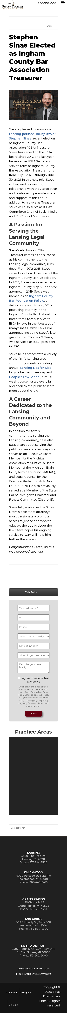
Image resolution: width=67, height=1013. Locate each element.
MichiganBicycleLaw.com (33, 973)
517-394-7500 (38, 862)
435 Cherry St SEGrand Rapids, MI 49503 (33, 904)
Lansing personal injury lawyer (32, 134)
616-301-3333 (38, 909)
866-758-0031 (48, 3)
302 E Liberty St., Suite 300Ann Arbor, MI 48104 (33, 924)
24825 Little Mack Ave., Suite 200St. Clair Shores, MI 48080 (33, 951)
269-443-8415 (38, 882)
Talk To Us (31, 592)
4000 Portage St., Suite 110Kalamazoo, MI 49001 (33, 877)
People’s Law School (24, 377)
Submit (33, 713)
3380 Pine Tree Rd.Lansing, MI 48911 (33, 857)
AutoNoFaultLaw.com (33, 968)
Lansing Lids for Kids (35, 368)
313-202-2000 (38, 955)
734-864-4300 (38, 928)
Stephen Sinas (20, 138)
